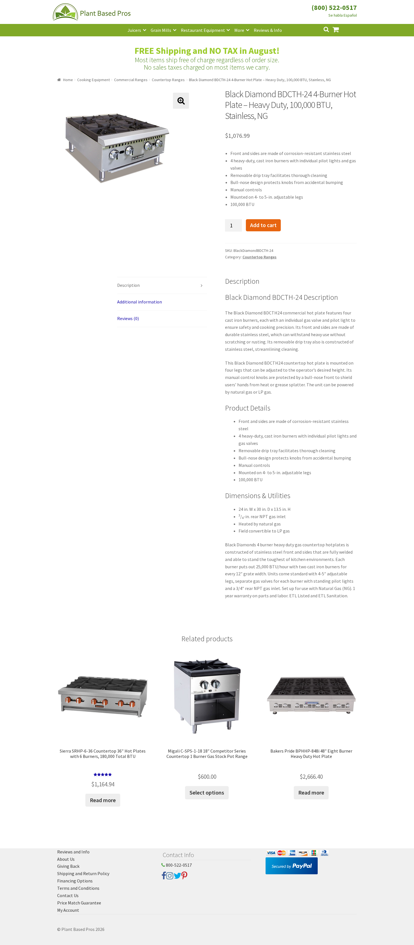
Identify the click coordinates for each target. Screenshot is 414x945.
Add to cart (263, 225)
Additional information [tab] (139, 302)
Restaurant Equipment (203, 30)
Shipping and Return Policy (83, 873)
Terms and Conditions (78, 888)
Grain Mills (161, 30)
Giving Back (68, 866)
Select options (207, 792)
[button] (181, 101)
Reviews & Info (268, 30)
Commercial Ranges (131, 79)
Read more (103, 800)
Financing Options (75, 881)
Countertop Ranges (168, 79)
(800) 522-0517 (334, 7)
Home (68, 79)
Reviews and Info (73, 852)
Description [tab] (128, 285)
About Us (66, 859)
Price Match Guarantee (79, 903)
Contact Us (68, 895)
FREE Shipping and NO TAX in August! (207, 50)
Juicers (134, 30)
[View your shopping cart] (340, 29)
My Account (68, 910)
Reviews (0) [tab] (128, 318)
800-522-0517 (178, 865)
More (239, 30)
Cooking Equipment (93, 79)
